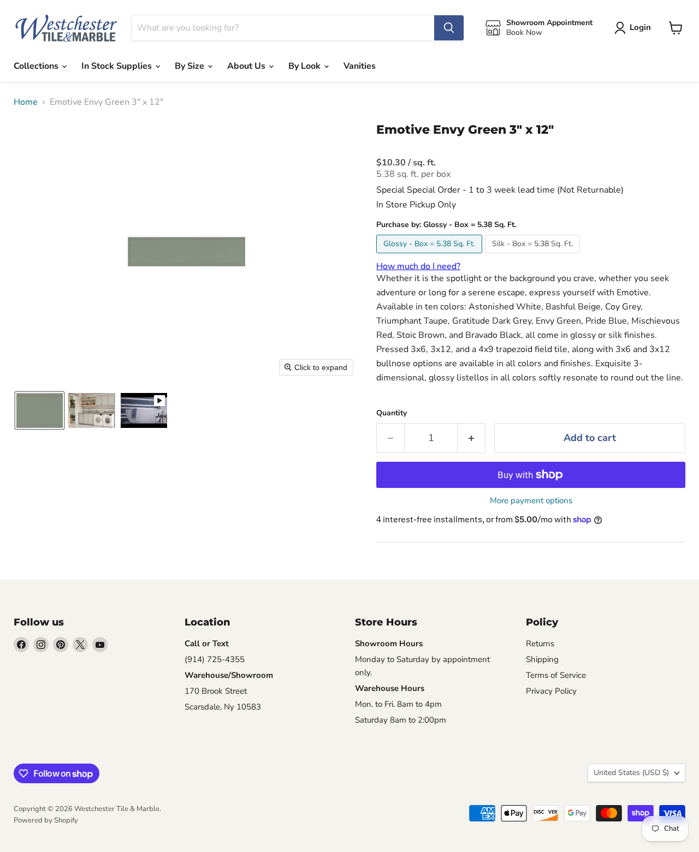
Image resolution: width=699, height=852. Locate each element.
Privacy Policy (551, 691)
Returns (540, 643)
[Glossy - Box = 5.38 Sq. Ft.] (430, 256)
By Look (305, 66)
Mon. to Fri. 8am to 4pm (398, 704)
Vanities (359, 66)
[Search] (449, 27)
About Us (247, 66)
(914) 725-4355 (215, 659)
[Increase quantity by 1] (471, 438)
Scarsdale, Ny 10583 (223, 706)
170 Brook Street (216, 691)
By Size (190, 66)
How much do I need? (418, 266)
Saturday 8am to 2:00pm (400, 719)
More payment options (531, 500)
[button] (39, 410)
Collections (37, 66)
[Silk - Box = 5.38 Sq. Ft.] (534, 256)
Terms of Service (556, 675)
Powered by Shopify (46, 820)
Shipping (542, 659)
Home (26, 102)
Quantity (391, 413)
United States (631, 772)
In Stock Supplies (117, 66)
